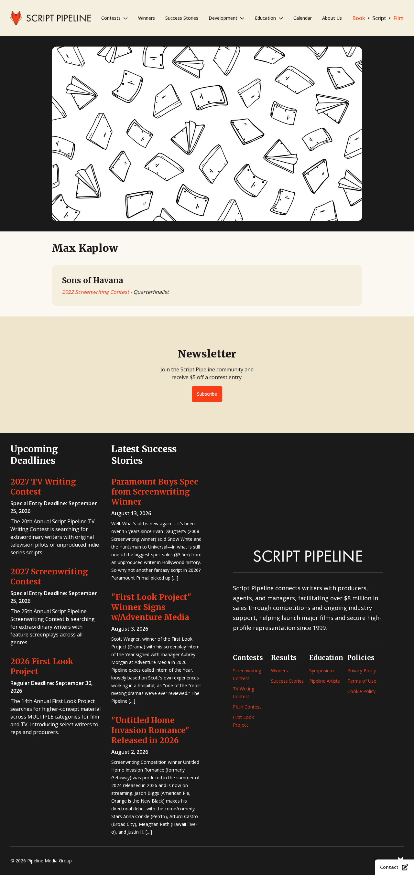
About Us (332, 18)
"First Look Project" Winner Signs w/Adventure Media (151, 607)
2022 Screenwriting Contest (95, 291)
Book (358, 18)
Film (398, 18)
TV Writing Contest (243, 692)
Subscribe (207, 394)
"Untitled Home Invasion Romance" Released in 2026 (150, 730)
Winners (146, 18)
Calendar (302, 18)
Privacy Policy (361, 670)
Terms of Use (361, 681)
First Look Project (243, 721)
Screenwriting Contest (247, 674)
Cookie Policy (361, 691)
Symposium (321, 670)
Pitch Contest (247, 707)
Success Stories (181, 18)
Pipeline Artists (324, 681)
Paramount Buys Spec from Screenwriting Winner (154, 492)
